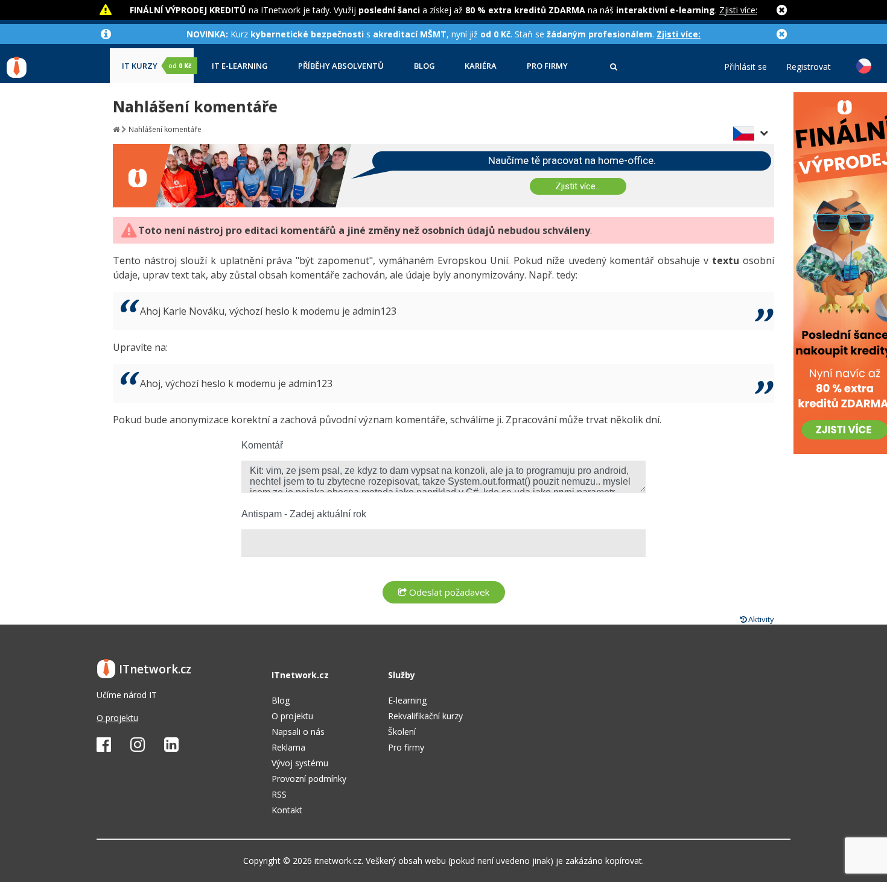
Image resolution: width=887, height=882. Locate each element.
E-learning (407, 700)
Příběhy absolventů (341, 66)
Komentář (262, 445)
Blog (424, 66)
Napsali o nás (298, 731)
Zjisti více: (738, 10)
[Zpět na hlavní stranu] (116, 129)
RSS (279, 794)
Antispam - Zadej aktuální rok (303, 514)
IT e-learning (240, 66)
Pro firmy (547, 66)
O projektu (117, 717)
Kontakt (287, 810)
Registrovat (808, 67)
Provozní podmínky (309, 778)
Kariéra (481, 66)
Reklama (288, 747)
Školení (402, 731)
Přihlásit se (745, 67)
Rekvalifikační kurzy (425, 716)
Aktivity (760, 619)
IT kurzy (156, 66)
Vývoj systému (300, 763)
